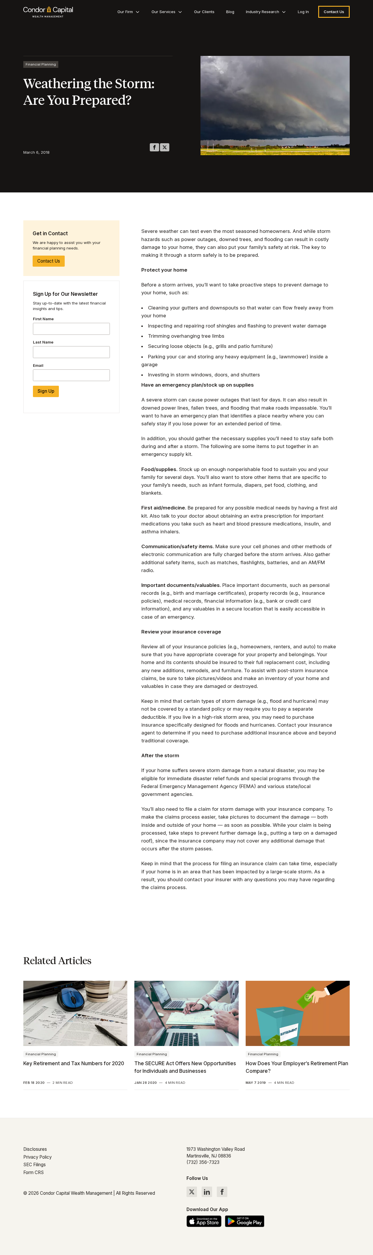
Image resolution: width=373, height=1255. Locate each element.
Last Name (43, 342)
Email (38, 365)
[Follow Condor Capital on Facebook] (222, 1192)
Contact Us (48, 261)
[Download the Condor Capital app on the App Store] (203, 1221)
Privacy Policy (37, 1157)
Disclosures (35, 1149)
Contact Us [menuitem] (334, 11)
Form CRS (33, 1172)
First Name (43, 318)
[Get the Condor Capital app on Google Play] (244, 1221)
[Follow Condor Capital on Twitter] (191, 1192)
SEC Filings (34, 1164)
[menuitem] (128, 11)
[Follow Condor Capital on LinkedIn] (207, 1192)
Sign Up (46, 391)
